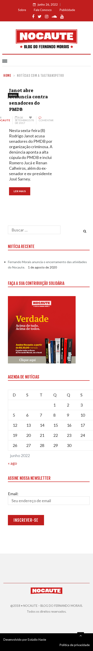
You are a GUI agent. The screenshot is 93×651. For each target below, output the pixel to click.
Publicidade (67, 10)
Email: (13, 493)
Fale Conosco (43, 10)
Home (7, 75)
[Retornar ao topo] (80, 635)
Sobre (22, 10)
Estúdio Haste (37, 639)
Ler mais (20, 191)
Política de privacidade (75, 645)
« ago (12, 463)
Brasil (13, 95)
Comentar (46, 120)
